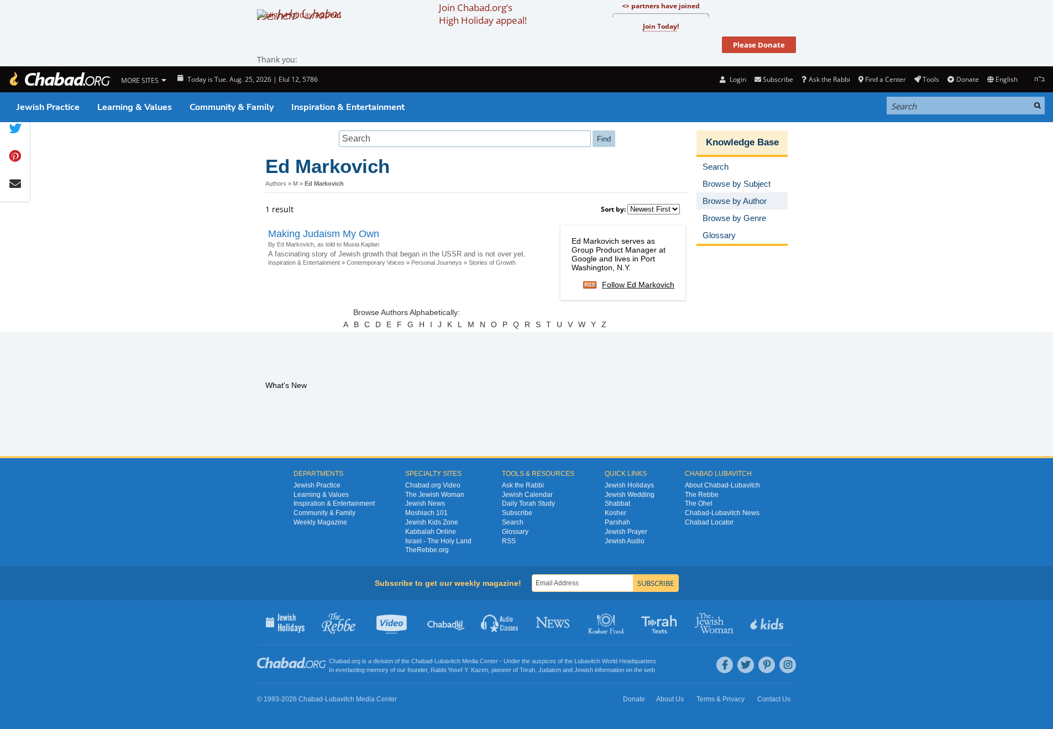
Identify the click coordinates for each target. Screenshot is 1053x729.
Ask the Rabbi (829, 79)
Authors (275, 183)
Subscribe (517, 513)
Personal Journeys (436, 262)
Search (512, 522)
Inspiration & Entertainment (348, 107)
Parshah (617, 522)
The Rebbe (702, 495)
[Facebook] (724, 665)
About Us (670, 699)
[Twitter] (745, 665)
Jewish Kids (768, 622)
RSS (509, 541)
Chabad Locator (709, 522)
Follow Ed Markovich (638, 284)
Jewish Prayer (626, 532)
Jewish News (425, 503)
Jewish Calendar (527, 495)
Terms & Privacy (720, 699)
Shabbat (617, 503)
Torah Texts (661, 622)
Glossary (515, 532)
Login (737, 79)
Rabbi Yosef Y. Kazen (459, 670)
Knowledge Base (742, 142)
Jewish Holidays (629, 485)
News (553, 622)
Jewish (583, 670)
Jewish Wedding (629, 495)
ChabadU (446, 622)
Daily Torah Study (528, 503)
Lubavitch (447, 661)
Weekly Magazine (320, 522)
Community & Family (232, 107)
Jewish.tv (393, 622)
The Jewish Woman (434, 495)
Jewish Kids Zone (431, 522)
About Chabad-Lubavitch (722, 485)
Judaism (549, 670)
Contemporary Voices (376, 262)
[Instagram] (787, 665)
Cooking (607, 622)
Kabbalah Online (430, 532)
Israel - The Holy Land (438, 541)
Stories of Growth (492, 262)
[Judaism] (59, 79)
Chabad (421, 661)
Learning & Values (134, 107)
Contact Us (773, 699)
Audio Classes (500, 622)
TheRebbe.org (427, 550)
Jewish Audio (625, 541)
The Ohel (699, 503)
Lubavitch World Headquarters (615, 661)
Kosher (615, 513)
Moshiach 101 (426, 513)
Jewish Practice (48, 107)
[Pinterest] (766, 665)
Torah (527, 670)
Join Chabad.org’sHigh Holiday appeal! (483, 14)
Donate (967, 79)
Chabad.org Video (432, 485)
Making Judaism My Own (323, 233)
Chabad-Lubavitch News (722, 513)
